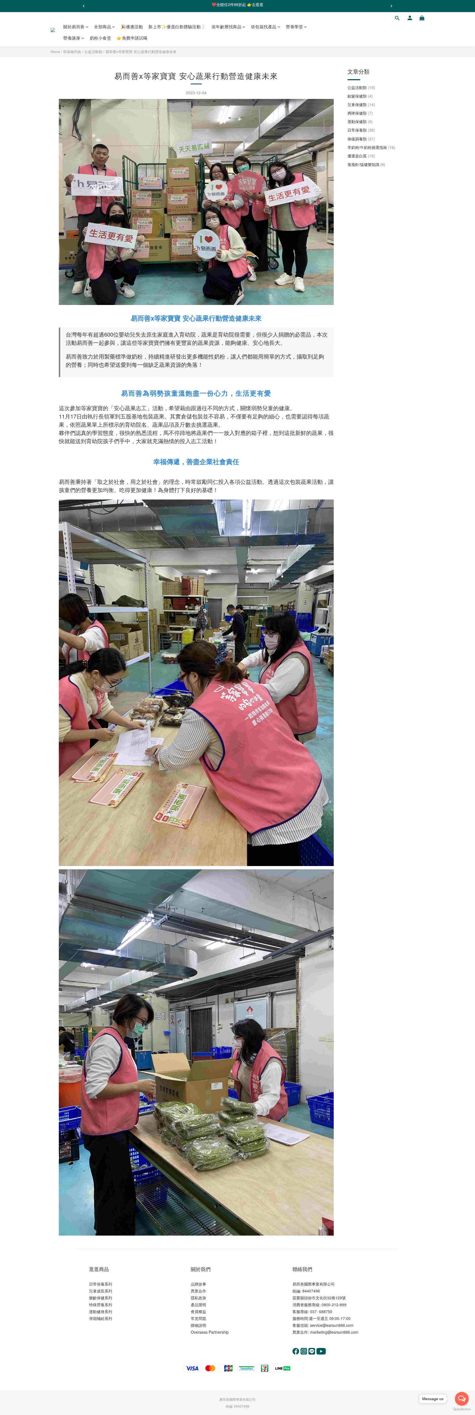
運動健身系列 (100, 1311)
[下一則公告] (391, 6)
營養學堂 (294, 26)
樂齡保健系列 (100, 1297)
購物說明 (198, 1325)
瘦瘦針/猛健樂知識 (366, 164)
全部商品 (102, 26)
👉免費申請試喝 (132, 38)
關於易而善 (74, 26)
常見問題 (198, 1318)
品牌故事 (198, 1284)
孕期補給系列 (100, 1318)
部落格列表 (72, 51)
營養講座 (71, 38)
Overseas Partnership (210, 1332)
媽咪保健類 (360, 113)
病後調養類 (361, 139)
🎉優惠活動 (132, 26)
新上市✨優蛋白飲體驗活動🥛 (177, 26)
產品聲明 (198, 1304)
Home (55, 51)
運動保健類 (360, 121)
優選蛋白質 (361, 156)
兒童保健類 (361, 104)
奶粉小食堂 (100, 38)
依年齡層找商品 (227, 26)
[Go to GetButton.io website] (462, 1409)
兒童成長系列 (100, 1291)
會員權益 (198, 1311)
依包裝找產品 (264, 26)
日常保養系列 (100, 1284)
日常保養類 (361, 130)
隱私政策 (198, 1297)
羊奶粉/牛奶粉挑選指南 (371, 147)
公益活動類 (93, 51)
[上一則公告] (83, 6)
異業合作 (198, 1291)
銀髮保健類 (360, 96)
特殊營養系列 (100, 1304)
